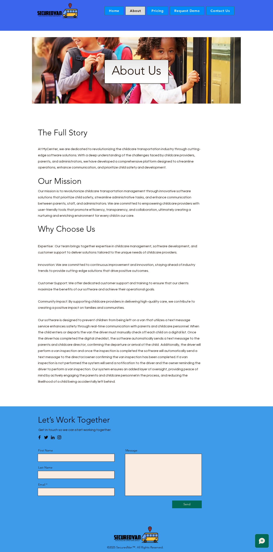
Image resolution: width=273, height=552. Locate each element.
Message (131, 450)
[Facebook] (39, 437)
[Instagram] (59, 437)
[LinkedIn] (52, 437)
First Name (45, 450)
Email (41, 484)
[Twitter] (46, 437)
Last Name (45, 467)
